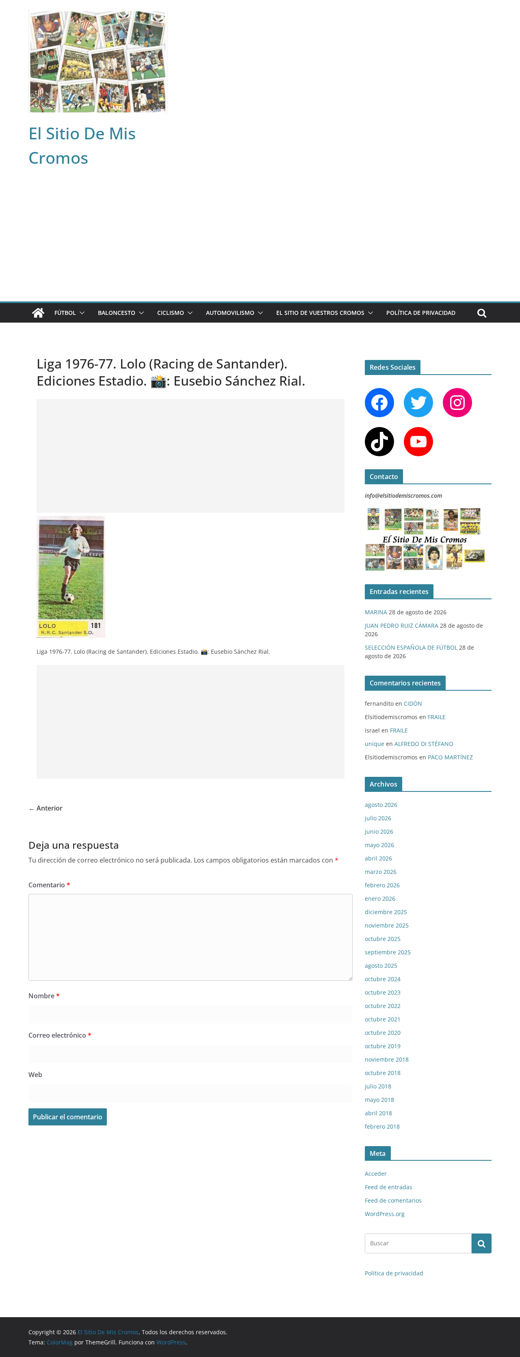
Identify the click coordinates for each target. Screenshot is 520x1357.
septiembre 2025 (388, 952)
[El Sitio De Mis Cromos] (38, 313)
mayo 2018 (379, 1099)
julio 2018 (378, 1086)
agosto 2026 (381, 805)
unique (374, 744)
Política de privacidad (420, 312)
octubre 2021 (383, 1019)
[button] (80, 313)
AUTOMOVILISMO (230, 312)
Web (35, 1074)
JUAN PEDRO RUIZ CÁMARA (401, 625)
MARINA (376, 612)
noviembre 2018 (387, 1059)
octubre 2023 (383, 992)
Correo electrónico (59, 1035)
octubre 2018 (383, 1073)
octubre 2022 (383, 1006)
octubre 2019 (383, 1046)
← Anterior (45, 808)
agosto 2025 (381, 965)
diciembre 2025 (386, 912)
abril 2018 (378, 1113)
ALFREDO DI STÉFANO (423, 744)
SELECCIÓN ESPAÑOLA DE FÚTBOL (411, 647)
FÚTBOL (65, 312)
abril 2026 (378, 858)
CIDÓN (413, 703)
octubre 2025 (383, 939)
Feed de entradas (388, 1187)
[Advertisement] (260, 240)
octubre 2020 (383, 1032)
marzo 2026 (380, 872)
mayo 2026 (379, 845)
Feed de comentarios (393, 1200)
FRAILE (437, 717)
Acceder (376, 1173)
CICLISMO (170, 312)
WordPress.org (385, 1214)
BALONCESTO (116, 312)
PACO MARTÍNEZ (450, 757)
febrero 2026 (382, 885)
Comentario (49, 884)
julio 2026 (378, 818)
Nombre (44, 995)
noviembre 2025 (387, 925)
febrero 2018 (382, 1126)
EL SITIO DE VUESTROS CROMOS (320, 312)
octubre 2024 (383, 979)
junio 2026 (379, 831)
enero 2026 (380, 898)
